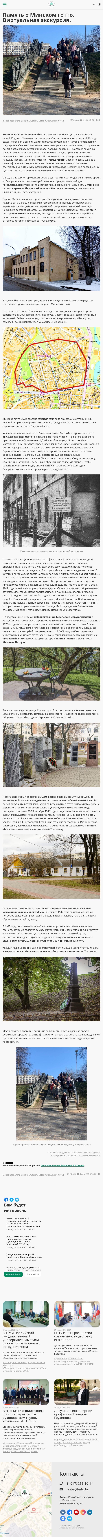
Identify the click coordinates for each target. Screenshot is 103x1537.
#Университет (75, 1358)
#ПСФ (43, 1449)
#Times (43, 1368)
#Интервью (85, 1440)
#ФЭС (95, 1440)
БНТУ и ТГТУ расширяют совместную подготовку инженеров (73, 1336)
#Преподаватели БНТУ (15, 121)
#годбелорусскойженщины (68, 1445)
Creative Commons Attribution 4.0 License (62, 1165)
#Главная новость (12, 1371)
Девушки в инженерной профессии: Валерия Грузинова (73, 1414)
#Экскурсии (51, 121)
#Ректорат (8, 1365)
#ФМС (26, 1371)
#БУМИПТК (80, 1364)
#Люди (86, 1442)
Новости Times (13, 1274)
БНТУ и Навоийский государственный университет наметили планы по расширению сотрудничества (21, 1339)
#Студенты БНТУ (35, 121)
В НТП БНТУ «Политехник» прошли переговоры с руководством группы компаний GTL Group (23, 1416)
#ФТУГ (61, 121)
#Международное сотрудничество (21, 1368)
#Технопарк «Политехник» (30, 1443)
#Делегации (60, 1358)
